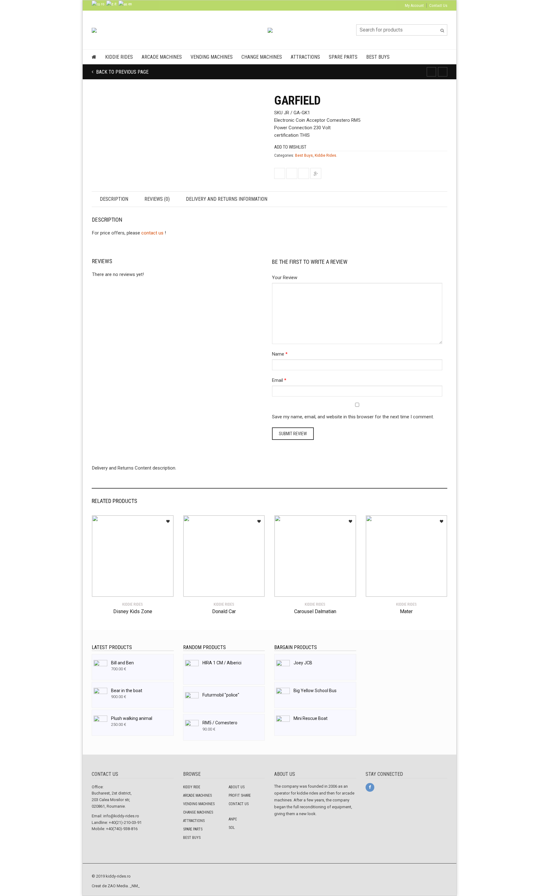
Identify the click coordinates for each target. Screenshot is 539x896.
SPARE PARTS (192, 829)
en (129, 4)
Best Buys (378, 57)
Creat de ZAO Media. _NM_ (116, 886)
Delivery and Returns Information (226, 199)
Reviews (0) (157, 199)
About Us (237, 787)
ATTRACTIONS (194, 821)
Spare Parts (343, 57)
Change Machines (261, 57)
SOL (232, 827)
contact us (152, 233)
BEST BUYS (192, 837)
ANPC (233, 819)
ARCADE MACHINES (197, 795)
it (115, 4)
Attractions (305, 57)
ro (102, 4)
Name (278, 354)
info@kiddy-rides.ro (121, 816)
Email (277, 380)
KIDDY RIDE (191, 787)
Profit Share (240, 795)
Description (114, 199)
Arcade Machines (162, 57)
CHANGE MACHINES (198, 812)
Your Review (284, 277)
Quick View (109, 588)
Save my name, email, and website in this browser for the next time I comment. (353, 417)
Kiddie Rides (119, 57)
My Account (414, 5)
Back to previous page (121, 72)
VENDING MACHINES (199, 804)
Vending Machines (212, 57)
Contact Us (438, 5)
